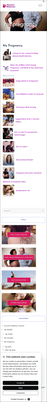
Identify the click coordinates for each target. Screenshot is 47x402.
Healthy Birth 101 (23, 190)
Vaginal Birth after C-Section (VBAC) (27, 120)
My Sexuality (8, 338)
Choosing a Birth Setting (26, 107)
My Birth (8, 347)
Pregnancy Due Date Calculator (29, 173)
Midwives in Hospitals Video (14, 182)
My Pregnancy (9, 342)
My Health (9, 334)
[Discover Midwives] (13, 5)
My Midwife (8, 330)
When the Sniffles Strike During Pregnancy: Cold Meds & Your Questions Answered (26, 68)
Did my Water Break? (24, 160)
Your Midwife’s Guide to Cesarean (30, 94)
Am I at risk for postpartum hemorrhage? (25, 133)
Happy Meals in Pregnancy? (27, 81)
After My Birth (10, 350)
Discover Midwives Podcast (14, 326)
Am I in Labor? (21, 147)
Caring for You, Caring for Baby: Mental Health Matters (25, 54)
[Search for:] (23, 211)
